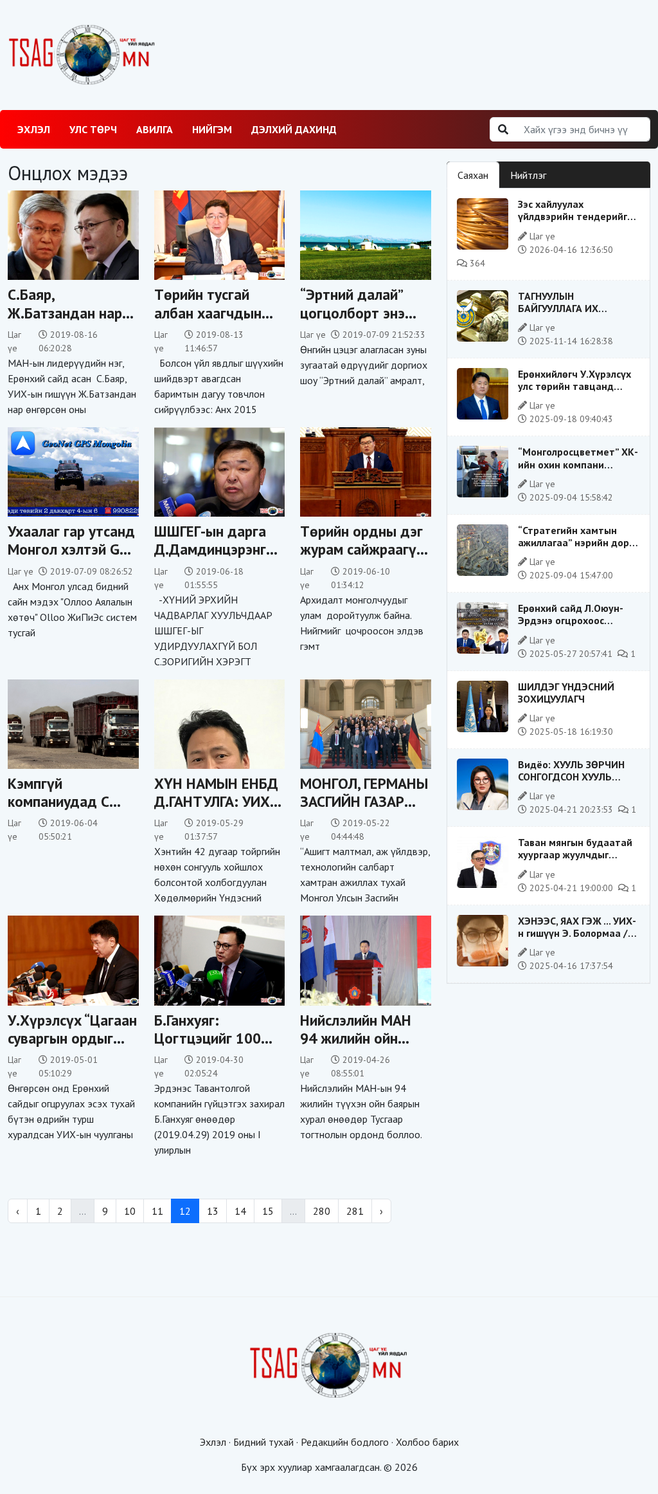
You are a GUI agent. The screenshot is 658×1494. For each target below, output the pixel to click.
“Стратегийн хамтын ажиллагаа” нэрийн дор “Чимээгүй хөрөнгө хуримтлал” (573, 549)
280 (321, 1210)
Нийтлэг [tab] (528, 175)
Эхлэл (33, 129)
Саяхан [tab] (473, 175)
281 (355, 1210)
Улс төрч (93, 129)
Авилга (154, 129)
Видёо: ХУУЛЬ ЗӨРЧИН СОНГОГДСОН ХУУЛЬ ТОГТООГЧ (571, 776)
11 (157, 1210)
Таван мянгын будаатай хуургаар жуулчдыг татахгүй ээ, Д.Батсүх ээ (576, 854)
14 (240, 1210)
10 (130, 1210)
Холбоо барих (427, 1441)
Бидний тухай (263, 1441)
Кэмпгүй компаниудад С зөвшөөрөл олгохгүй (58, 810)
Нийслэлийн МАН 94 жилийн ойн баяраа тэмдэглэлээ (355, 1047)
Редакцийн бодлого (345, 1441)
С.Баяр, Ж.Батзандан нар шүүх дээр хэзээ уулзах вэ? (65, 321)
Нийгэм (212, 129)
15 (268, 1210)
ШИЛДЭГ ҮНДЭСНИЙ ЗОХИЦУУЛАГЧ (566, 692)
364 (476, 263)
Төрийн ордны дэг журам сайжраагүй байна (362, 548)
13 (212, 1210)
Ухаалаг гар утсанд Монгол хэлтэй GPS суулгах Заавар (72, 548)
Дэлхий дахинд (294, 129)
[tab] (568, 167)
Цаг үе (313, 334)
